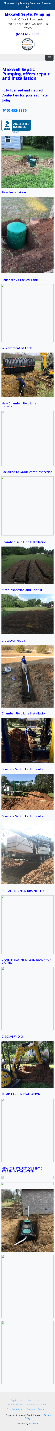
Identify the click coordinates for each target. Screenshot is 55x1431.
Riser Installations (15, 1409)
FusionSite (33, 1423)
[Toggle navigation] (49, 58)
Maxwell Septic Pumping (27, 14)
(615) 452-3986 (27, 33)
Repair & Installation (36, 1404)
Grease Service (34, 1400)
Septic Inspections (15, 1404)
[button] (6, 162)
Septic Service (17, 1400)
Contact (41, 1409)
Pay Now (30, 1409)
